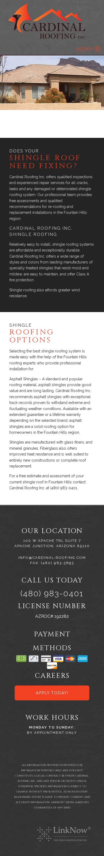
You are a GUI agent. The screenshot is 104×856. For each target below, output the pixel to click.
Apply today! (52, 693)
